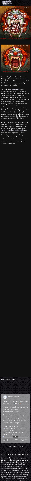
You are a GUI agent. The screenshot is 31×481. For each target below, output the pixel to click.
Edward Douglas (6, 137)
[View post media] (15, 437)
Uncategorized (15, 35)
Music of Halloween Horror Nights (11, 141)
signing (22, 141)
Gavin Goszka (14, 137)
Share (23, 440)
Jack (16, 139)
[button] (11, 440)
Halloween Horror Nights (8, 139)
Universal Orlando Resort (8, 143)
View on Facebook (24, 439)
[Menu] (28, 2)
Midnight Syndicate (23, 139)
